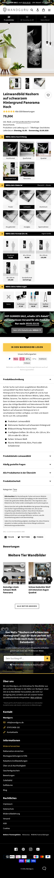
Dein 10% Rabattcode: (25, 330)
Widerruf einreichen (11, 746)
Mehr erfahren (36, 697)
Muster (48, 185)
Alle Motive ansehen (27, 606)
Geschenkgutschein (11, 770)
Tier (24, 555)
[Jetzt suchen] (47, 658)
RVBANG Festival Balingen (40, 835)
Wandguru (30, 869)
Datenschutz (8, 808)
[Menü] (49, 10)
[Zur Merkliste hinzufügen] (48, 95)
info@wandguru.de (15, 722)
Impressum (7, 804)
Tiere (15, 489)
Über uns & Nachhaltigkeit (14, 765)
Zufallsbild (7, 780)
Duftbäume (8, 785)
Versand (6, 818)
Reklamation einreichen (13, 751)
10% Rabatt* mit (41, 2)
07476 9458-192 (13, 727)
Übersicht (40, 185)
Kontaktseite (12, 732)
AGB (5, 823)
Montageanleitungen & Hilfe (15, 756)
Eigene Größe (46, 233)
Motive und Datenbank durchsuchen (28, 664)
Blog (5, 790)
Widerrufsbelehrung (11, 813)
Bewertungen (9, 775)
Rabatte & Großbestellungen (15, 760)
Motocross (26, 835)
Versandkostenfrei (23, 122)
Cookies (6, 828)
